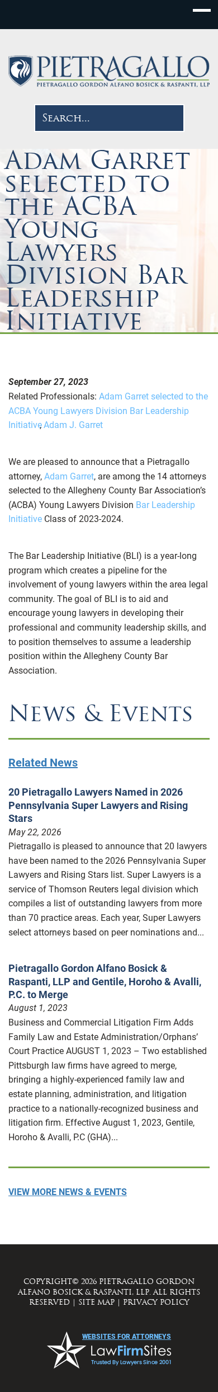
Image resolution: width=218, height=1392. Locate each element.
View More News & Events (67, 1192)
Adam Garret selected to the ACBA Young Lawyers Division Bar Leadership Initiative (108, 410)
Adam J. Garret (73, 425)
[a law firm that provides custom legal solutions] (109, 71)
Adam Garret (69, 476)
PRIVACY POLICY (156, 1302)
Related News (43, 762)
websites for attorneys (126, 1337)
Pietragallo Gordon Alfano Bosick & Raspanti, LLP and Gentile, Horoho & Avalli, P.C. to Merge (104, 981)
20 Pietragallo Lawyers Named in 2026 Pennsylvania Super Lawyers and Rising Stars (98, 805)
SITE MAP (96, 1302)
